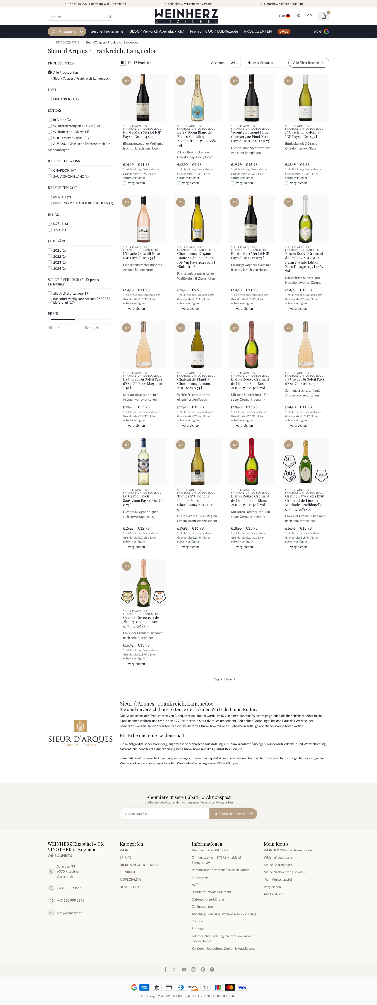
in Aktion (62, 120)
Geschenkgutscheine (107, 31)
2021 (59, 250)
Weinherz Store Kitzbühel (210, 850)
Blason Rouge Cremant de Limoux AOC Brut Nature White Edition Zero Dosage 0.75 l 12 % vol (304, 262)
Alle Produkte (273, 894)
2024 (59, 268)
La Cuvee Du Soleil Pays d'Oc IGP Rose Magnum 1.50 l (142, 383)
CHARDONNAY (67, 170)
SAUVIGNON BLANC (71, 176)
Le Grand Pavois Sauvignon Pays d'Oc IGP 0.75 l (143, 500)
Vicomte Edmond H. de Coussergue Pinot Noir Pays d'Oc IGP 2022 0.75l (250, 136)
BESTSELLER (129, 887)
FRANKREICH (67, 99)
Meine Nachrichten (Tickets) (284, 872)
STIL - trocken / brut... (72, 138)
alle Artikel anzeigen (71, 293)
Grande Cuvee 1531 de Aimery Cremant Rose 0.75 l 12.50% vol (141, 621)
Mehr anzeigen (58, 150)
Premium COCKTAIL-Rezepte (214, 31)
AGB (195, 885)
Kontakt (198, 921)
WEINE (125, 850)
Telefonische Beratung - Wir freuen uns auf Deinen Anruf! (222, 938)
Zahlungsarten (202, 906)
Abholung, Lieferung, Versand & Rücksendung (224, 914)
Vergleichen (136, 183)
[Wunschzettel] (309, 16)
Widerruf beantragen (279, 857)
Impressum (200, 877)
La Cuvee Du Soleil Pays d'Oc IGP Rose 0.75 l (304, 381)
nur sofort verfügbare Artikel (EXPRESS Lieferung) (81, 300)
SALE (284, 31)
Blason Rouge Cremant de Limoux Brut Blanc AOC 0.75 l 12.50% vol (250, 500)
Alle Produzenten (65, 72)
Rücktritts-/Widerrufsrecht (211, 892)
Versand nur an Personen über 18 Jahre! (220, 870)
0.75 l (60, 224)
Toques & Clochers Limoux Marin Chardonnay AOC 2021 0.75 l (195, 502)
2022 (59, 256)
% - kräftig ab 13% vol (71, 132)
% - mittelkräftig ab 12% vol (76, 126)
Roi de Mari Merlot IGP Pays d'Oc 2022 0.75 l (250, 255)
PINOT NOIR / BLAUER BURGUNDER (83, 203)
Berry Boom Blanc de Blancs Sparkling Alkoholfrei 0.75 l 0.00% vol (196, 138)
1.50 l (59, 230)
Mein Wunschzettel (278, 879)
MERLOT (62, 197)
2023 (59, 262)
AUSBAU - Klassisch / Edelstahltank (82, 144)
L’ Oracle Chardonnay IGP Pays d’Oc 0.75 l (303, 134)
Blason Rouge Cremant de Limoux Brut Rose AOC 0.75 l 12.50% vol (250, 383)
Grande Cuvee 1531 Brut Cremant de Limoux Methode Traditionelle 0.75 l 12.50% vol (304, 502)
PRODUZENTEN (258, 31)
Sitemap (198, 928)
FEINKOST (127, 872)
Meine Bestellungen (278, 865)
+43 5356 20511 (69, 888)
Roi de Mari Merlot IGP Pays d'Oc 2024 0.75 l (142, 134)
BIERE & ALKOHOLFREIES (139, 865)
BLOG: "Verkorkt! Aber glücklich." (157, 31)
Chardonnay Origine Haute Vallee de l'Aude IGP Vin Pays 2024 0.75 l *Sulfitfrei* (196, 260)
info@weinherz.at (69, 913)
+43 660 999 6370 (70, 900)
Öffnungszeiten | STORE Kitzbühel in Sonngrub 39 (218, 859)
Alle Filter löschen (306, 62)
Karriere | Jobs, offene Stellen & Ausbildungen (224, 948)
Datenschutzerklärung (208, 899)
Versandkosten (151, 169)
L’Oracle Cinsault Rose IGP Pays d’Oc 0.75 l (141, 255)
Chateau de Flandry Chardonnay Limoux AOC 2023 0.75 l (194, 383)
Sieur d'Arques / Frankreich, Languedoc (112, 42)
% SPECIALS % (130, 879)
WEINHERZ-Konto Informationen (288, 850)
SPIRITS (126, 857)
